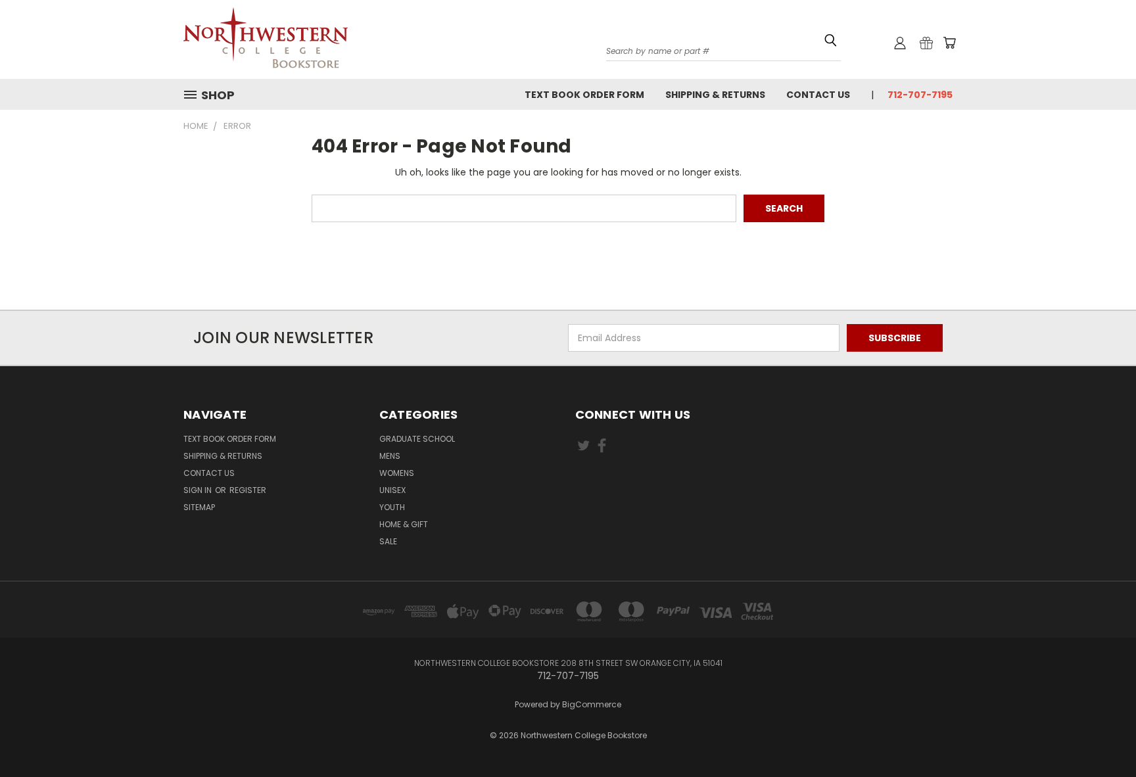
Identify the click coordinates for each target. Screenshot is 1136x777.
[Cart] (949, 42)
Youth (392, 507)
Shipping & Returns (715, 94)
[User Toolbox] (900, 42)
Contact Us (818, 94)
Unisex (392, 490)
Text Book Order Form (584, 94)
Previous (1101, 726)
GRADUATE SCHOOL (417, 438)
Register (247, 490)
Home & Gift (403, 524)
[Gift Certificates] (926, 42)
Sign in (198, 490)
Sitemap (199, 507)
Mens (389, 455)
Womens (396, 473)
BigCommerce (591, 704)
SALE (388, 541)
